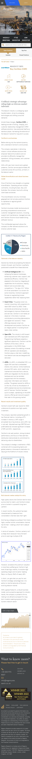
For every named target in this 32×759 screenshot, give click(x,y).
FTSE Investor (16, 38)
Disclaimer (14, 705)
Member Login (21, 671)
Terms (8, 705)
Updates (8, 55)
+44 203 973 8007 (6, 673)
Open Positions (8, 50)
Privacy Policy (10, 707)
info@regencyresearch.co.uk (8, 681)
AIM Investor (26, 38)
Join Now (12, 3)
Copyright (20, 707)
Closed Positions (24, 55)
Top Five (24, 50)
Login (26, 3)
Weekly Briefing (6, 38)
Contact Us (20, 673)
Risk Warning (24, 705)
